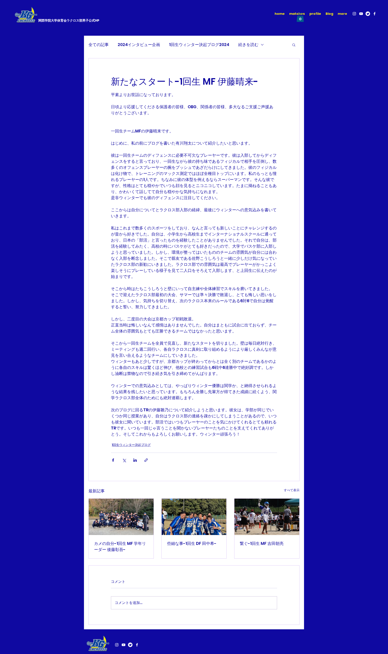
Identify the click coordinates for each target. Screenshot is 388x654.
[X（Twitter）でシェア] (124, 460)
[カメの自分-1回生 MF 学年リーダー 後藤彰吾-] (121, 517)
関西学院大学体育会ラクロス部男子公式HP (68, 20)
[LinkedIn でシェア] (135, 460)
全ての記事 (98, 44)
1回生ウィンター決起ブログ (131, 445)
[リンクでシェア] (146, 460)
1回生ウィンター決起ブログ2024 (199, 44)
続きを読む (248, 44)
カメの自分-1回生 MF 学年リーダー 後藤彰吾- (120, 546)
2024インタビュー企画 (139, 44)
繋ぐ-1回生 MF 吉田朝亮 (262, 543)
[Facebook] (374, 13)
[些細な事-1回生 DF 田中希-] (194, 517)
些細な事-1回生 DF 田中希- (191, 543)
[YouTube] (361, 13)
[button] (300, 17)
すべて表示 (292, 490)
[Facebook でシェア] (113, 460)
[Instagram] (354, 13)
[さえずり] (368, 13)
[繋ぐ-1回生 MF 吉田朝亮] (266, 517)
